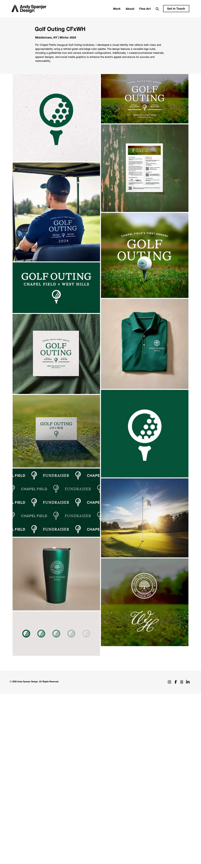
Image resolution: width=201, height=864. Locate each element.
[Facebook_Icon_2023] (175, 682)
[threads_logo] (181, 682)
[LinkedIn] (188, 682)
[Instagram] (169, 682)
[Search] (157, 9)
